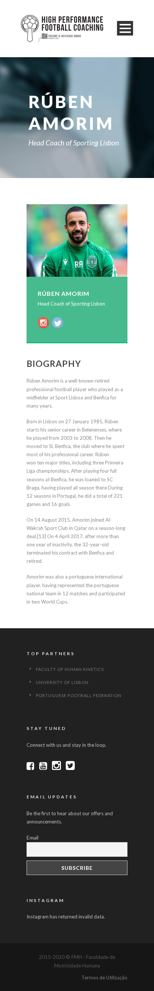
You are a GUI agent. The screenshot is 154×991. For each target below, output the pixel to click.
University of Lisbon (62, 682)
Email (32, 837)
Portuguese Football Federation (78, 695)
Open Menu (125, 28)
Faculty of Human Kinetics (70, 669)
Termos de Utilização (104, 978)
